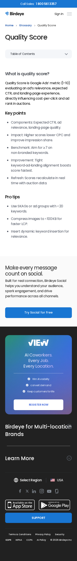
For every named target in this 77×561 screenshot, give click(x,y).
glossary (25, 25)
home (9, 25)
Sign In (59, 13)
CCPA (29, 540)
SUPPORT (38, 518)
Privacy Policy (43, 534)
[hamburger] (68, 14)
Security (59, 534)
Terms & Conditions (20, 534)
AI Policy (41, 540)
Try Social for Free (38, 312)
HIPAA (19, 540)
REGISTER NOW (38, 404)
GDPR (8, 540)
